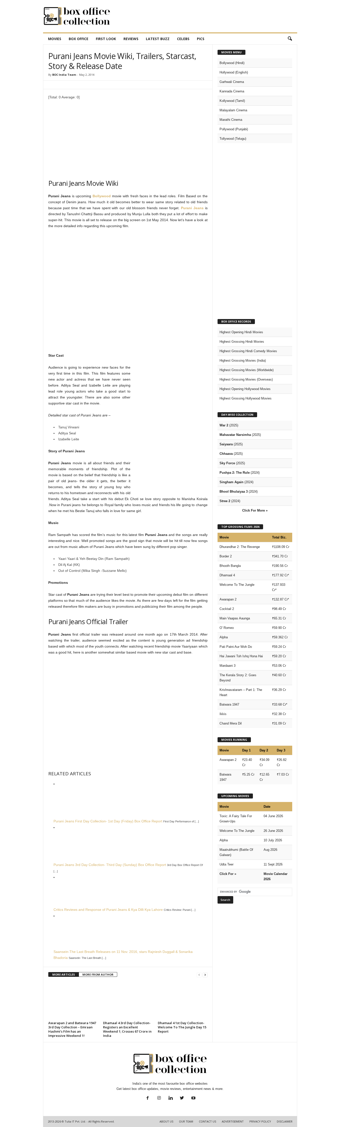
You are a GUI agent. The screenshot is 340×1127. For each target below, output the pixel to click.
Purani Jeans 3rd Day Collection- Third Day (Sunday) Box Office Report (110, 865)
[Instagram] (159, 1098)
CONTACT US (207, 1121)
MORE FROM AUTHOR (97, 974)
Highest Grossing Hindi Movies (242, 341)
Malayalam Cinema (233, 110)
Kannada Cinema (232, 91)
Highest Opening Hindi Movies (241, 332)
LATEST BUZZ (158, 38)
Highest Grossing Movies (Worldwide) (247, 370)
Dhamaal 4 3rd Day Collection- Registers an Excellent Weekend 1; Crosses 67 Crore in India (127, 1029)
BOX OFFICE (78, 38)
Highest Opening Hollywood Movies (245, 389)
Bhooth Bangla (230, 566)
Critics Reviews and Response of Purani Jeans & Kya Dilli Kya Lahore (108, 910)
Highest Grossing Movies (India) (243, 360)
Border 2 (226, 556)
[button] (289, 38)
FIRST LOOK (106, 38)
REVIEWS (130, 38)
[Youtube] (193, 1098)
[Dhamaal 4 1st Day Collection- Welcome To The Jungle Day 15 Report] (183, 1000)
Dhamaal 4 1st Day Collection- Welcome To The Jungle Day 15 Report (182, 1027)
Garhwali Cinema (232, 82)
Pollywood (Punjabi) (234, 129)
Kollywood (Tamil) (232, 101)
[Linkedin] (170, 1098)
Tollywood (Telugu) (233, 138)
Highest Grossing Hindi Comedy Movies (248, 351)
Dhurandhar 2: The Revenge (240, 547)
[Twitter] (182, 1098)
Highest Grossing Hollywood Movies (246, 398)
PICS (200, 38)
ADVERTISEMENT (233, 1121)
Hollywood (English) (234, 72)
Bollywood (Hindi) (232, 63)
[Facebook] (147, 1098)
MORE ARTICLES (63, 974)
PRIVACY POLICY (260, 1121)
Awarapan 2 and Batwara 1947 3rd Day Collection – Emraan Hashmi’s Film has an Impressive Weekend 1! (72, 1029)
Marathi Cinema (231, 120)
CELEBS (183, 38)
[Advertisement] (206, 16)
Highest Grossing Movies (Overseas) (246, 379)
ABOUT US (166, 1121)
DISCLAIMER (284, 1121)
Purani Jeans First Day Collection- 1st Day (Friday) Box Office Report (108, 821)
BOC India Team (64, 74)
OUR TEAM (186, 1121)
